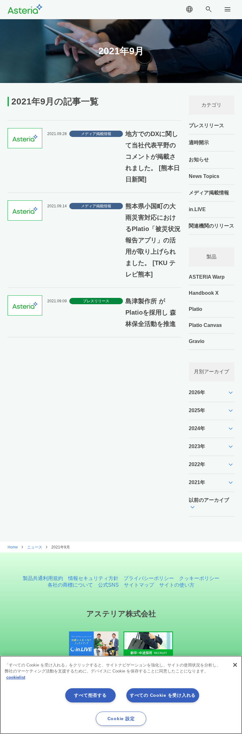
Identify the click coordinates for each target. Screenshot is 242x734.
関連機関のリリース (211, 225)
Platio (195, 309)
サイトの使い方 (176, 585)
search (208, 9)
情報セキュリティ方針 (93, 578)
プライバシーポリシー (149, 578)
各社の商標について (70, 585)
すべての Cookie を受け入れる (163, 695)
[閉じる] (235, 665)
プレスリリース (206, 125)
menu (227, 9)
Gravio (197, 341)
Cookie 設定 (121, 718)
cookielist (15, 677)
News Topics (204, 176)
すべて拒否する (90, 695)
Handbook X (204, 293)
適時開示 (199, 142)
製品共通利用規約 (43, 578)
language (189, 9)
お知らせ (199, 159)
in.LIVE (197, 209)
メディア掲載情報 (209, 192)
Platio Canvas (205, 325)
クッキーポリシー (199, 578)
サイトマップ (139, 585)
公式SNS (108, 585)
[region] (121, 695)
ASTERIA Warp (207, 277)
